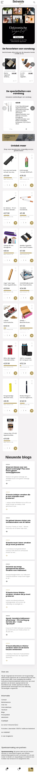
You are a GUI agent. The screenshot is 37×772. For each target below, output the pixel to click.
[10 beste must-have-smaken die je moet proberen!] (18, 548)
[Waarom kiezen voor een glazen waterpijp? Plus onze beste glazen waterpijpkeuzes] (18, 474)
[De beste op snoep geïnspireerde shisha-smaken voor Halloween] (18, 573)
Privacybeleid (5, 715)
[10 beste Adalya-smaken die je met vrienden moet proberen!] (18, 501)
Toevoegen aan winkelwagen (15, 185)
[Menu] (2, 2)
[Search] (34, 2)
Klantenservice (6, 702)
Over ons (4, 705)
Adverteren (4, 717)
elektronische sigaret (10, 71)
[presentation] (4, 64)
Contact (4, 700)
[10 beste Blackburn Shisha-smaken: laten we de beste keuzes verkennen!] (18, 652)
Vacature (4, 710)
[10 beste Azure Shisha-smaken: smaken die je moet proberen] (18, 599)
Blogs (3, 712)
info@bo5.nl (9, 736)
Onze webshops (6, 707)
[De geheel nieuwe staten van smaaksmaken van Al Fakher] (18, 525)
